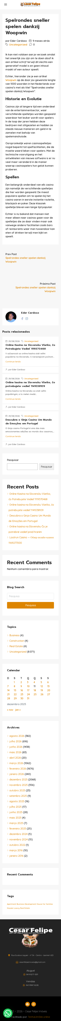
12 (42, 686)
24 (28, 694)
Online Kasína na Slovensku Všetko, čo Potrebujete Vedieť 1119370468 (30, 347)
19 (42, 690)
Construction (16, 640)
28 (8, 698)
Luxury (17, 908)
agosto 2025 (16, 801)
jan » (18, 709)
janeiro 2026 (16, 774)
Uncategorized (18, 44)
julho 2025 (15, 806)
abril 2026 (15, 757)
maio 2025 (15, 817)
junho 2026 (15, 746)
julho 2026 (15, 741)
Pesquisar (13, 460)
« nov (10, 709)
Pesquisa (30, 605)
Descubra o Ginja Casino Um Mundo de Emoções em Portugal (28, 421)
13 (48, 686)
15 (15, 690)
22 (15, 694)
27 (48, 694)
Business (14, 635)
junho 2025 (15, 812)
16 (21, 690)
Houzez (10, 908)
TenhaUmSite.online (39, 1016)
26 (42, 694)
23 (21, 694)
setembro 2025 (18, 795)
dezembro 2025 (18, 779)
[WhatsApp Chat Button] (8, 1013)
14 (8, 690)
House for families (45, 904)
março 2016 (16, 850)
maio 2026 (15, 752)
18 (35, 690)
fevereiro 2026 (17, 768)
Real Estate (16, 646)
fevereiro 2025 (17, 828)
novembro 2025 (18, 784)
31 (28, 698)
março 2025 (16, 823)
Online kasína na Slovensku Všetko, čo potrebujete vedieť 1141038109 (30, 384)
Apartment (11, 904)
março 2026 (16, 763)
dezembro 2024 (18, 834)
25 (35, 694)
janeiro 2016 (16, 855)
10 (28, 686)
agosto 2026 (16, 735)
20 (48, 690)
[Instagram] (33, 1004)
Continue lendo (13, 361)
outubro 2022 (17, 844)
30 (21, 698)
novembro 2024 (18, 839)
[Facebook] (27, 1004)
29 (15, 698)
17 (28, 690)
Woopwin (10, 80)
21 (8, 694)
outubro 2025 (17, 790)
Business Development (26, 904)
